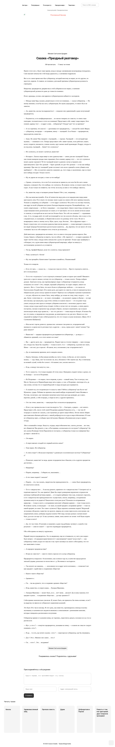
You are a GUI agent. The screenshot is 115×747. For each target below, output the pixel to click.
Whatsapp (67, 662)
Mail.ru (57, 662)
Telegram (62, 662)
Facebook (43, 662)
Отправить (28, 695)
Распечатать (76, 662)
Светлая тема (107, 5)
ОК (53, 662)
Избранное (103, 5)
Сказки (10, 3)
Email (72, 662)
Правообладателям (65, 744)
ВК (39, 662)
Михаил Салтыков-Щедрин (57, 648)
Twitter (48, 662)
